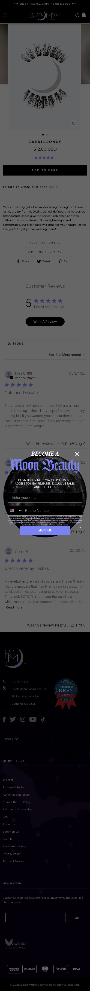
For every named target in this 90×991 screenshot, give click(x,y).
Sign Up (45, 530)
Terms (65, 525)
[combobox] (15, 510)
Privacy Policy (55, 525)
